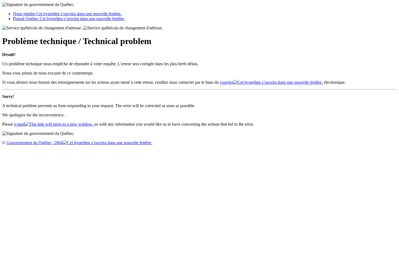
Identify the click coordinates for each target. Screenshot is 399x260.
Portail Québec (69, 18)
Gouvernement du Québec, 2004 (35, 142)
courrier (226, 82)
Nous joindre (67, 13)
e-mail (19, 124)
